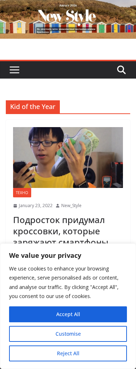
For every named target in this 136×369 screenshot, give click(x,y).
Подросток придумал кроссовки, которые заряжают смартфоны (60, 231)
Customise (68, 333)
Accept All (68, 314)
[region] (68, 306)
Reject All (68, 353)
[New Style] (68, 8)
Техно (22, 192)
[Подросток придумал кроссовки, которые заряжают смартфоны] (68, 157)
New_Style (71, 205)
